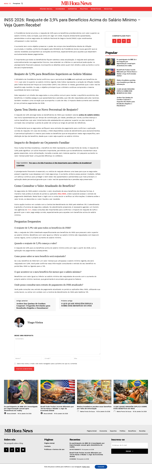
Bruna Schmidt (11, 413)
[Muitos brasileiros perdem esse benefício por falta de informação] (110, 82)
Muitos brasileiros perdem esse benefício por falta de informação (126, 82)
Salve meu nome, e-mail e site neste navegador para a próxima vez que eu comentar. (47, 363)
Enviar (128, 451)
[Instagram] (12, 450)
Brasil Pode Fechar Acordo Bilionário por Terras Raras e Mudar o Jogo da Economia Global (127, 73)
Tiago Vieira (35, 322)
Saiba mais (86, 467)
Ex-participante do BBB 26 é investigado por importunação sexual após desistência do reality (126, 62)
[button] (18, 3)
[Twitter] (119, 41)
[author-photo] (5, 413)
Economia (73, 459)
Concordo (101, 467)
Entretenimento (75, 449)
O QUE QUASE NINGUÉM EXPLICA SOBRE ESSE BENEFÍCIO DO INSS (77, 304)
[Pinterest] (124, 41)
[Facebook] (114, 41)
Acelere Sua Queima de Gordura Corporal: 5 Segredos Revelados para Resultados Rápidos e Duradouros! (33, 305)
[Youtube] (23, 450)
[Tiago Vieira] (19, 322)
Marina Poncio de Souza (87, 411)
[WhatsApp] (129, 41)
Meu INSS (62, 194)
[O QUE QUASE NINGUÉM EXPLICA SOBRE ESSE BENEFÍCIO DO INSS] (110, 91)
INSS (16, 82)
